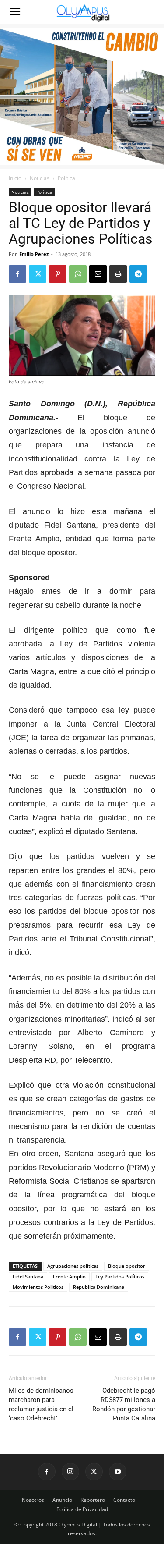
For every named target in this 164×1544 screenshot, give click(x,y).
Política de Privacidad (82, 1509)
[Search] (152, 12)
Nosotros (33, 1500)
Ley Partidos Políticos (119, 1276)
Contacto (124, 1500)
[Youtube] (117, 1471)
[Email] (98, 274)
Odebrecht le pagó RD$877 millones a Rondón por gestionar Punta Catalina (123, 1404)
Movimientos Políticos (38, 1287)
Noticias (39, 178)
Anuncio (62, 1500)
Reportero (92, 1500)
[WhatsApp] (78, 274)
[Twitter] (37, 274)
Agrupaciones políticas (72, 1266)
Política (66, 178)
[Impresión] (118, 274)
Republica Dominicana (98, 1287)
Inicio (15, 178)
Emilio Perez (34, 254)
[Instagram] (70, 1471)
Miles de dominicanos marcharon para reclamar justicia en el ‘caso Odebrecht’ (41, 1404)
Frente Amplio (69, 1276)
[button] (15, 12)
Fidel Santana (28, 1276)
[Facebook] (17, 274)
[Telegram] (138, 274)
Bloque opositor (126, 1266)
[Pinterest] (57, 274)
